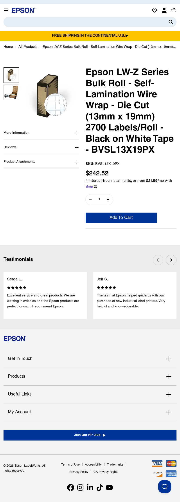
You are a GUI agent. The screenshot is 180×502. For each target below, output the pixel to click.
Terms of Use (70, 464)
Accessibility (93, 464)
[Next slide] (171, 260)
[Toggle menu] (6, 10)
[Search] (171, 22)
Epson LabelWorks (27, 465)
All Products (27, 47)
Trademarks (115, 464)
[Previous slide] (158, 260)
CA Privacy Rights (106, 472)
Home (8, 47)
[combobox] (90, 22)
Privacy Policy (78, 472)
